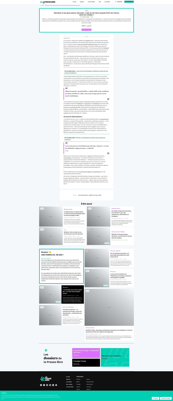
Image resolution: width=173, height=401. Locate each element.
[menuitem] (74, 2)
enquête (87, 40)
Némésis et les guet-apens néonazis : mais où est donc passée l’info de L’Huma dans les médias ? (62, 5)
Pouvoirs (78, 379)
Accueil (42, 5)
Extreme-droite (90, 382)
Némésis (106, 48)
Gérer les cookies (165, 398)
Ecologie (78, 384)
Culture (78, 389)
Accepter (155, 398)
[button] (60, 254)
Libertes (78, 387)
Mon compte (69, 384)
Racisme (88, 389)
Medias (78, 382)
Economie (88, 387)
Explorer (68, 379)
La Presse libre (69, 387)
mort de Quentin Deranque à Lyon (87, 44)
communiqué (104, 119)
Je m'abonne (129, 1)
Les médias (69, 382)
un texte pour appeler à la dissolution (90, 172)
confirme (66, 113)
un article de (74, 107)
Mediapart (97, 103)
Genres (88, 379)
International (89, 384)
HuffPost (79, 103)
